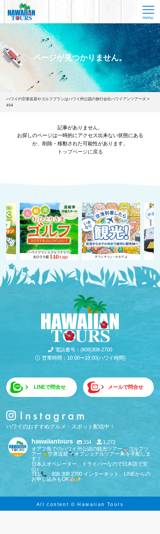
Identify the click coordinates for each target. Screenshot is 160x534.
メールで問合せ (125, 387)
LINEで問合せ (50, 387)
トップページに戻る (80, 152)
